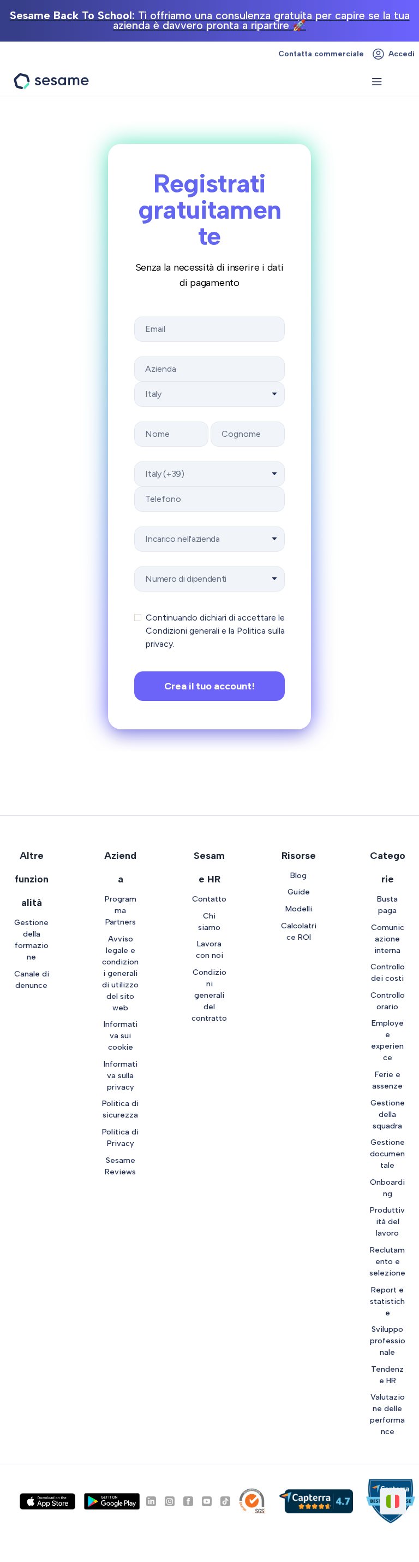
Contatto (209, 899)
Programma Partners (120, 910)
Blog (298, 875)
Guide (299, 892)
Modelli (298, 909)
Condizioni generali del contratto (209, 995)
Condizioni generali (182, 630)
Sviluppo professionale (387, 1340)
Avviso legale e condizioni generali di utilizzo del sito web (120, 973)
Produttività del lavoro (387, 1221)
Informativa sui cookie (120, 1035)
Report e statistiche (387, 1301)
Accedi (401, 53)
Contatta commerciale (321, 53)
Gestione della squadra (387, 1114)
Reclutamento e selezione (387, 1261)
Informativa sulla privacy (120, 1075)
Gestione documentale (387, 1153)
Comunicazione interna (387, 938)
